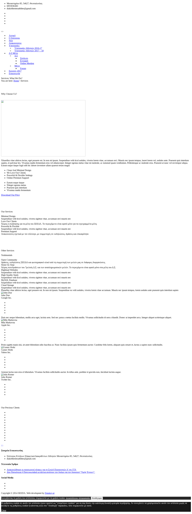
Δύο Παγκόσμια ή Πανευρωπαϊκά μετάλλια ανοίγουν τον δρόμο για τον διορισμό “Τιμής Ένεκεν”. (51, 472)
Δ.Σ (16, 56)
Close (3, 510)
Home (16, 81)
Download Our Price (10, 195)
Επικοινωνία (14, 73)
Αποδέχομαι (97, 498)
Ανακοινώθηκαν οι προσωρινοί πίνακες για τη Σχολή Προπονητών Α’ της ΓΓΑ (41, 469)
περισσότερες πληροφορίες (78, 498)
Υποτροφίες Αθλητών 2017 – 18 (29, 51)
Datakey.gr (50, 493)
